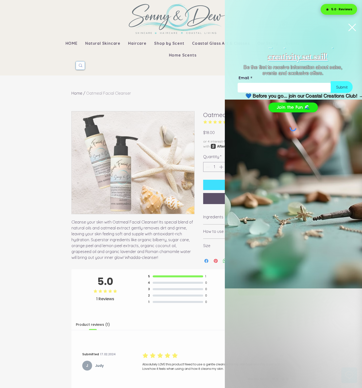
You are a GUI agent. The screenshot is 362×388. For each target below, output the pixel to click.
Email (244, 78)
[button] (352, 27)
